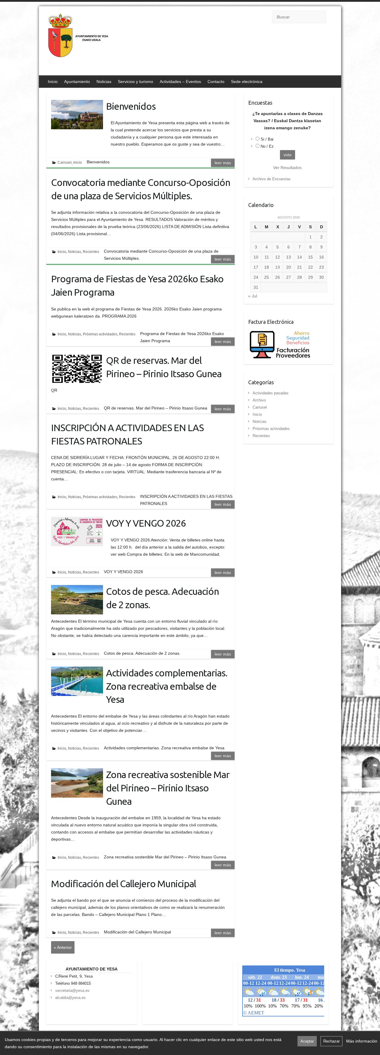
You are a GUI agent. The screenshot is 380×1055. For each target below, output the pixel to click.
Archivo (259, 400)
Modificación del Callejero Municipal (123, 883)
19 (277, 267)
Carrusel (65, 162)
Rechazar (331, 1041)
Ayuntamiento (77, 81)
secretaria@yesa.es (72, 990)
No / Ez (267, 146)
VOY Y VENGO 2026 (146, 523)
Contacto (216, 81)
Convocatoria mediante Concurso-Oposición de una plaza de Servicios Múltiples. (140, 189)
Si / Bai (267, 139)
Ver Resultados (287, 167)
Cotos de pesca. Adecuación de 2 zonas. (162, 598)
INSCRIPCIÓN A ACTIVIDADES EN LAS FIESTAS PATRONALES (127, 434)
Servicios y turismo (135, 81)
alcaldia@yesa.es (70, 997)
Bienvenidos (131, 106)
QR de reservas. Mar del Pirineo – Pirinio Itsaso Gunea (163, 367)
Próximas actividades (100, 334)
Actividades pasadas (271, 393)
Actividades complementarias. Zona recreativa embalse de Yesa (166, 686)
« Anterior (63, 947)
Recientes (91, 252)
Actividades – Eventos (180, 81)
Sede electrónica (246, 81)
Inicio (53, 81)
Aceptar (307, 1041)
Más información (361, 1041)
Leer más (223, 162)
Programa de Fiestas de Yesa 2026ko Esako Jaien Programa (137, 285)
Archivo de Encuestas (272, 179)
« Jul (252, 296)
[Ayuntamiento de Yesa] (79, 41)
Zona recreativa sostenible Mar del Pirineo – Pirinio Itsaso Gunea (167, 788)
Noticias (103, 81)
